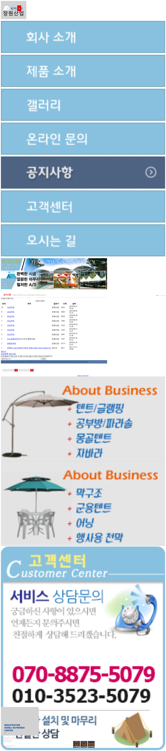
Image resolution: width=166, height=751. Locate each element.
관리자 (54, 348)
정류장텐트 (11, 343)
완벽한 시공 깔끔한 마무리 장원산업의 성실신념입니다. (29, 348)
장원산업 (55, 307)
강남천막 (10, 307)
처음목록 (4, 354)
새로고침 (12, 354)
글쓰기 (3, 351)
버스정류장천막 (13, 339)
